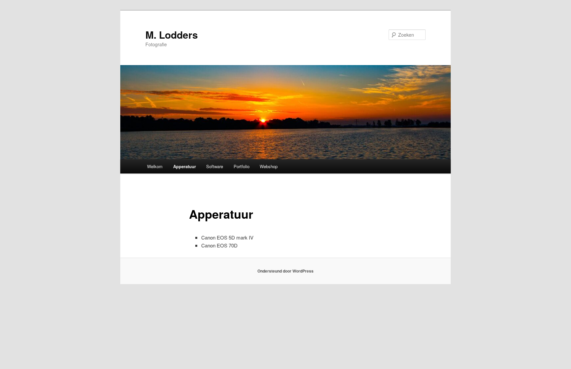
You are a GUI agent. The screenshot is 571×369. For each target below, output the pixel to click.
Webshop (269, 166)
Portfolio (241, 166)
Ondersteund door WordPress (285, 271)
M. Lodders (171, 34)
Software (214, 166)
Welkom (155, 166)
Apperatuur (184, 166)
